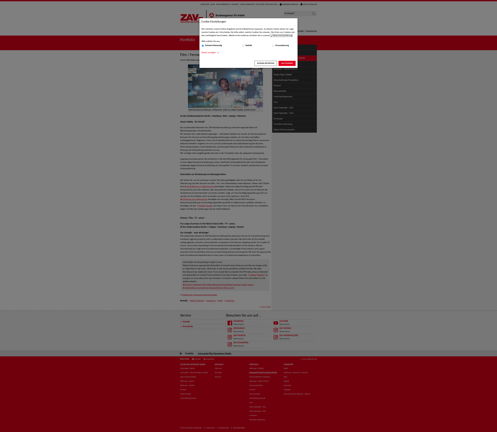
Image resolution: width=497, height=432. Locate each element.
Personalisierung (282, 46)
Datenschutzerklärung (282, 36)
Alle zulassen (287, 63)
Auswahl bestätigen (265, 63)
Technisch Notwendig (213, 46)
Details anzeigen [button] (208, 53)
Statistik (248, 46)
